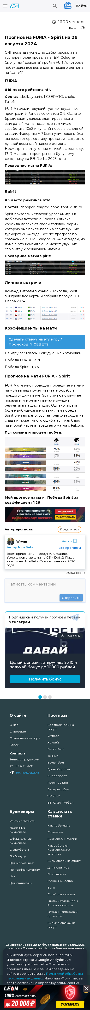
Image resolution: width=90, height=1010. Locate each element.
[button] (69, 529)
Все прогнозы (70, 547)
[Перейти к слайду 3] (50, 697)
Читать (67, 541)
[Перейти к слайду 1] (40, 697)
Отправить (71, 598)
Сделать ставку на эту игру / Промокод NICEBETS (35, 341)
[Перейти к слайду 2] (45, 697)
